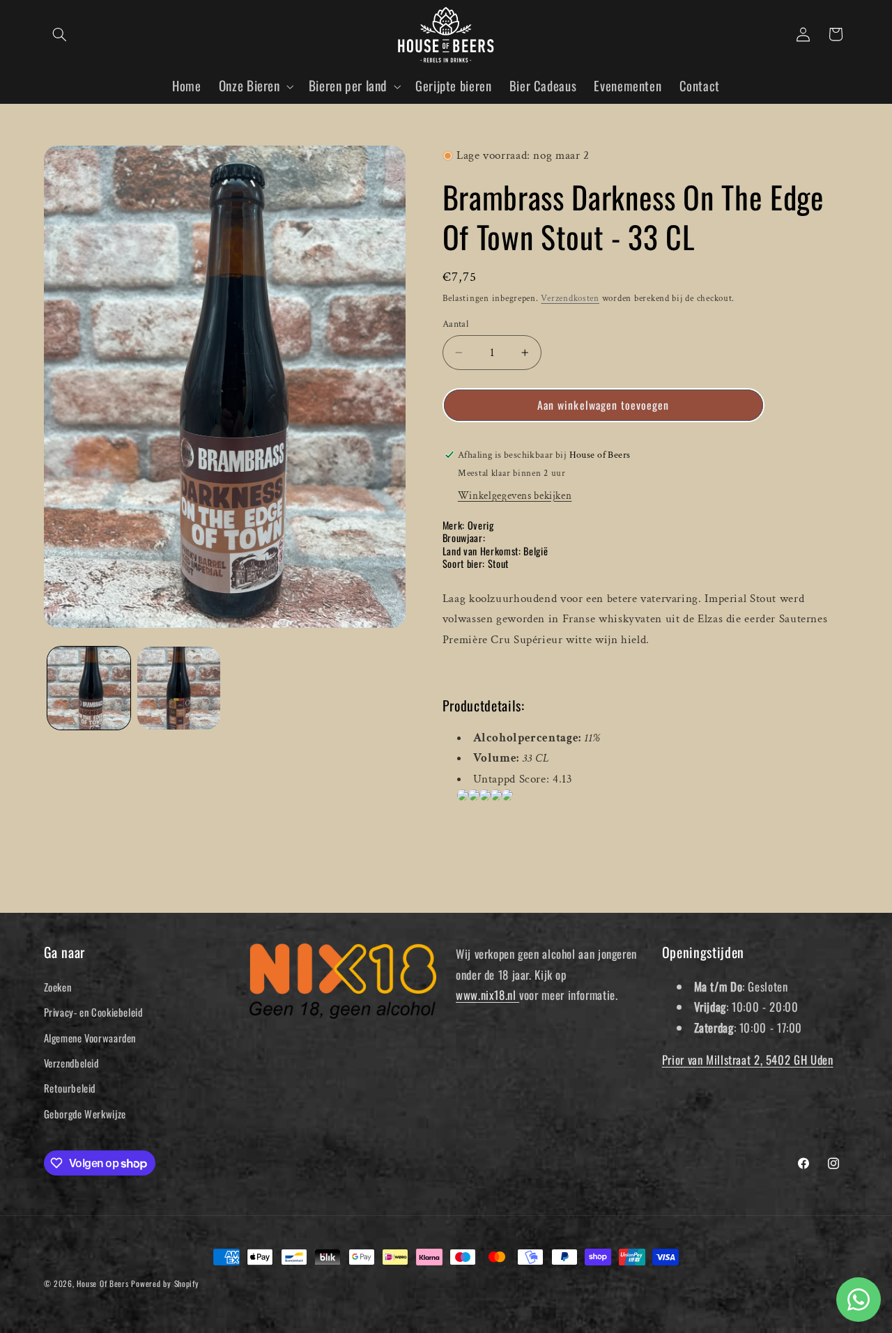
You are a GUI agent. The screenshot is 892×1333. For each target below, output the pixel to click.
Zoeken (58, 986)
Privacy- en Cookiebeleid (93, 1011)
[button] (60, 34)
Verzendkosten (570, 298)
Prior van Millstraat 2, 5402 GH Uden (747, 1059)
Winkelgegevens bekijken (515, 495)
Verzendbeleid (71, 1062)
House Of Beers (102, 1283)
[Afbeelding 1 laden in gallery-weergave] (88, 688)
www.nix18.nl (487, 994)
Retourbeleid (70, 1087)
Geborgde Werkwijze (85, 1113)
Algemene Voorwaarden (90, 1037)
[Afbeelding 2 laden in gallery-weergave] (178, 688)
